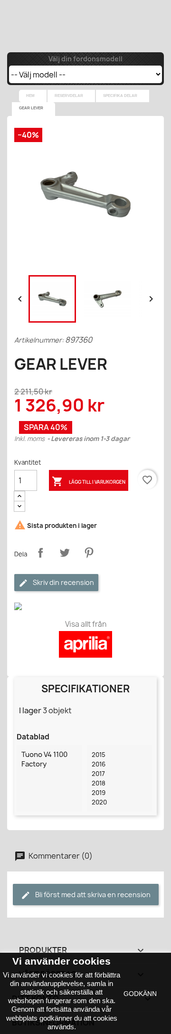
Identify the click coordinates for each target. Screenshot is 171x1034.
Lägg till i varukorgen (88, 481)
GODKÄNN (140, 993)
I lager (30, 710)
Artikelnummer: (39, 340)
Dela (40, 552)
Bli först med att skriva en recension (92, 894)
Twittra (64, 552)
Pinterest (88, 552)
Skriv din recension (62, 582)
